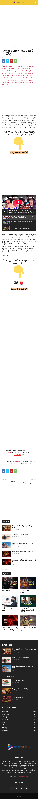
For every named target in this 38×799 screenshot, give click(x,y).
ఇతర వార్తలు (15, 46)
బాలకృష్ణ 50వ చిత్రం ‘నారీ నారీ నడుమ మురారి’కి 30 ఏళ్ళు (28, 483)
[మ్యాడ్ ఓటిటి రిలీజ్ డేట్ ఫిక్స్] (6, 691)
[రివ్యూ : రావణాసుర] (6, 699)
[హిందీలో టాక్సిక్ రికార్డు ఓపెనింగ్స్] (10, 601)
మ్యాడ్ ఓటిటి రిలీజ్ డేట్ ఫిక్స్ (20, 689)
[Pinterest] (11, 61)
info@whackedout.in (22, 776)
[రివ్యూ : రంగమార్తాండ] (6, 682)
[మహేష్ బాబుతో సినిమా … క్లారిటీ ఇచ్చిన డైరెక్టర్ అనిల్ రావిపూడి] (28, 601)
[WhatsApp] (15, 61)
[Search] (35, 2)
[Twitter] (7, 61)
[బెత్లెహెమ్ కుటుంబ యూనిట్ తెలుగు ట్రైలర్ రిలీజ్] (6, 545)
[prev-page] (3, 568)
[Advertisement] (19, 25)
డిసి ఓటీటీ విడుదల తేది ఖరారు (20, 534)
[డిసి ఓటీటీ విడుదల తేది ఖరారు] (6, 537)
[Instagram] (16, 788)
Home (3, 46)
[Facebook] (3, 61)
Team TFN (5, 57)
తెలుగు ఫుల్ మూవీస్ (19, 289)
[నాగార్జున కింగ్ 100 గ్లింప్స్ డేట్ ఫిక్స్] (28, 620)
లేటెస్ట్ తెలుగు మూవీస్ (19, 152)
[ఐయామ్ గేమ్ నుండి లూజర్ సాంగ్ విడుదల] (6, 554)
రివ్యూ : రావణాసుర (17, 697)
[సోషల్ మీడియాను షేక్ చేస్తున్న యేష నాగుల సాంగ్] (6, 528)
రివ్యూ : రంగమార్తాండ (18, 680)
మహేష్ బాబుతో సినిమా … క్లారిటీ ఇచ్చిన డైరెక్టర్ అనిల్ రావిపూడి (27, 610)
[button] (3, 2)
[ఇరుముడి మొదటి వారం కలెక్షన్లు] (28, 583)
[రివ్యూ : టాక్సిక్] (10, 583)
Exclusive (8, 46)
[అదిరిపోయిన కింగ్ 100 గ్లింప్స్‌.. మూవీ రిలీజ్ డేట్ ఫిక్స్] (6, 562)
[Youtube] (26, 788)
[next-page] (6, 568)
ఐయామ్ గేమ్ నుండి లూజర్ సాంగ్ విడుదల (24, 551)
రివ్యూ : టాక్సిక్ (6, 590)
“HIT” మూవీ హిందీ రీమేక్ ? (9, 482)
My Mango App (19, 461)
